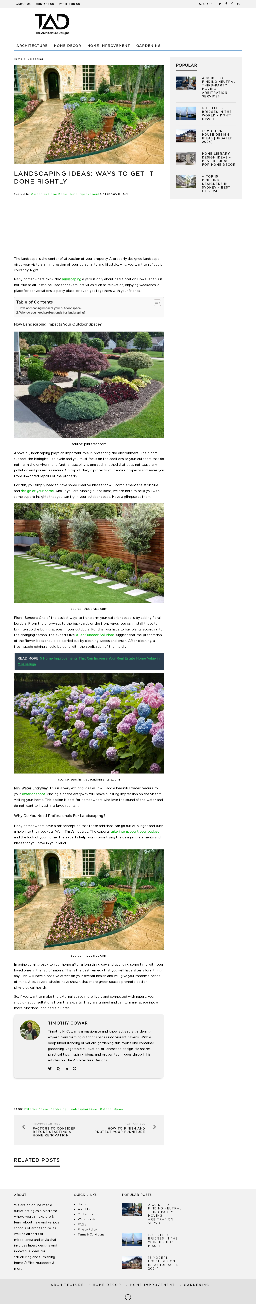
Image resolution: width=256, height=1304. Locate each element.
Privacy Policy (87, 1229)
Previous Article (46, 1124)
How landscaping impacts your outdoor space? (50, 308)
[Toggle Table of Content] (155, 302)
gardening (58, 1109)
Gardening (148, 45)
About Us (23, 4)
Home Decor (67, 45)
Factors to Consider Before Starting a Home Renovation (54, 1132)
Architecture (32, 45)
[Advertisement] (169, 24)
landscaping (71, 279)
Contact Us (45, 4)
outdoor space (112, 1109)
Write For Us (69, 4)
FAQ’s (82, 1224)
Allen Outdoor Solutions (95, 635)
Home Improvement (108, 45)
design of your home (37, 491)
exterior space (33, 794)
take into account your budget (135, 831)
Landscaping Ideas (83, 1109)
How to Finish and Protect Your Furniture (120, 1130)
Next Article (135, 1124)
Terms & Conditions (91, 1234)
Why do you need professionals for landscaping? (52, 312)
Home (18, 59)
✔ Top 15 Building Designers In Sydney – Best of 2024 (216, 184)
